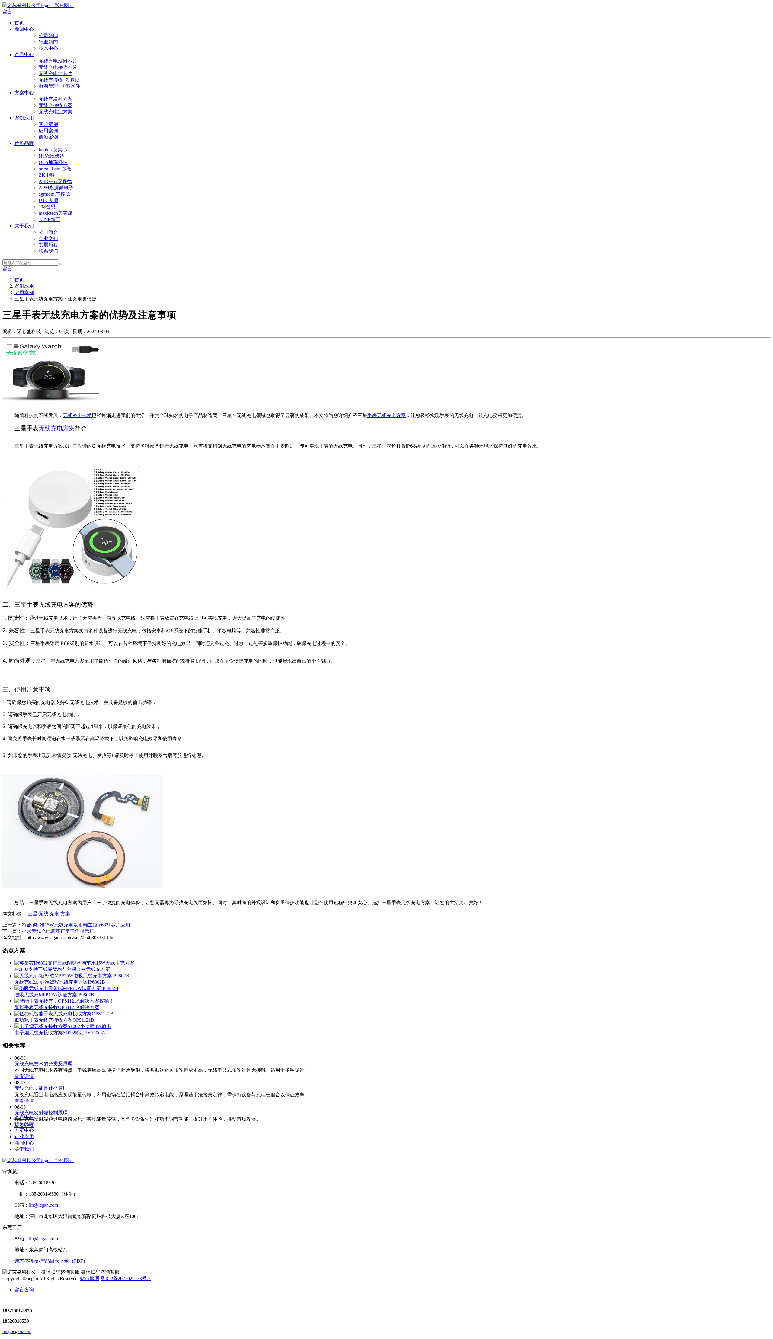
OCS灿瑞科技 (53, 162)
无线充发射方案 (55, 98)
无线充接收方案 (55, 105)
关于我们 (24, 225)
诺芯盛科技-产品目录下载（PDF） (51, 1261)
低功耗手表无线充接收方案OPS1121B (54, 1020)
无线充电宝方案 (55, 111)
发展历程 (48, 244)
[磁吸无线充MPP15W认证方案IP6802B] (66, 988)
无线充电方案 (57, 428)
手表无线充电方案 (386, 415)
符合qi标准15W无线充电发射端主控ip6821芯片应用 (76, 924)
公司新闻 (48, 35)
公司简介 (48, 232)
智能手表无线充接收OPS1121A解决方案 (56, 1007)
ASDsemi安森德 (55, 181)
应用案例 (48, 130)
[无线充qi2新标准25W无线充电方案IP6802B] (71, 975)
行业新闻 (48, 41)
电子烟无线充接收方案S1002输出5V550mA (59, 1032)
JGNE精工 (49, 219)
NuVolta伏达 (51, 156)
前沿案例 (48, 137)
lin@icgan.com (43, 1205)
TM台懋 (47, 206)
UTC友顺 (48, 200)
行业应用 (24, 1136)
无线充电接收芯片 (58, 67)
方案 (65, 913)
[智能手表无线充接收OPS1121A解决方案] (64, 1000)
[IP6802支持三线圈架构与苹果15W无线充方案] (74, 962)
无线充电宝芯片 (55, 73)
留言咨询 (24, 1289)
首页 (19, 22)
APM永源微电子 (56, 187)
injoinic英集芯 (53, 149)
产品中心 (24, 54)
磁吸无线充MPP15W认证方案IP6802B (54, 994)
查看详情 (24, 1076)
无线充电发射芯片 (58, 60)
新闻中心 (24, 29)
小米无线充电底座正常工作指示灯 (58, 931)
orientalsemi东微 (55, 168)
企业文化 (48, 238)
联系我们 (48, 251)
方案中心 (24, 92)
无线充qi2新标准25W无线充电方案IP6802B (59, 981)
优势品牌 (24, 143)
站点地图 (89, 1278)
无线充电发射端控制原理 (41, 1112)
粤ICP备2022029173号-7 (126, 1278)
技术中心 (48, 48)
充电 (54, 913)
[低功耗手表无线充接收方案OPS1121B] (64, 1013)
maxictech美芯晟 (55, 213)
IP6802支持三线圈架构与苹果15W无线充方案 (62, 969)
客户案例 (48, 124)
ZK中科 (47, 175)
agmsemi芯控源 (54, 194)
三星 (32, 913)
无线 (43, 913)
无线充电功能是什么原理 (41, 1088)
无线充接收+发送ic (59, 79)
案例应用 (24, 117)
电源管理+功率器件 (59, 86)
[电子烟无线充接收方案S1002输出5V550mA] (62, 1026)
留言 (7, 11)
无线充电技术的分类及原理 (43, 1063)
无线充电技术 (77, 415)
